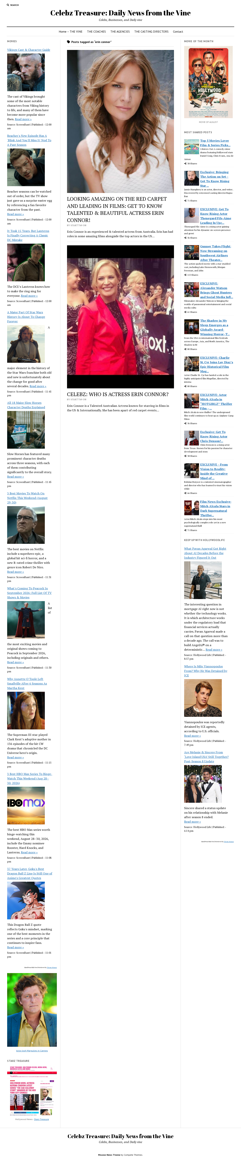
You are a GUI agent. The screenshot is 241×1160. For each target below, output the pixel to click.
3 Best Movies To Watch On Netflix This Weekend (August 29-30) (27, 497)
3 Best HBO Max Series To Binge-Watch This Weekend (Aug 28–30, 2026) (29, 778)
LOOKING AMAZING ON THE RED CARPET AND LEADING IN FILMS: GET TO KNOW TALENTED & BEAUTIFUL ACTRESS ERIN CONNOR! (117, 209)
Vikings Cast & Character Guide (28, 50)
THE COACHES (96, 31)
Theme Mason (52, 967)
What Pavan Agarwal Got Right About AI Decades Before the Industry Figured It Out (205, 553)
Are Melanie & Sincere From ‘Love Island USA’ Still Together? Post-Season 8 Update (206, 756)
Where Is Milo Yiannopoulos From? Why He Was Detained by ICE (205, 670)
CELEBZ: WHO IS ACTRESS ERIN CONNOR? (118, 394)
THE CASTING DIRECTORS (151, 31)
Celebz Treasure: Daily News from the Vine (120, 13)
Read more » (23, 119)
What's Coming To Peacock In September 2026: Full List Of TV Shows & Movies (29, 592)
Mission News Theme (109, 1154)
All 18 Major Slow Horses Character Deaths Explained (26, 405)
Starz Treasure (41, 1119)
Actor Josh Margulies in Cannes (32, 1050)
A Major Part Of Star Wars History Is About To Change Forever (26, 316)
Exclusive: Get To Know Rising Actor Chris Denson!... (213, 436)
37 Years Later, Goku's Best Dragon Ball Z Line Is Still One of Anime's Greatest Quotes (29, 873)
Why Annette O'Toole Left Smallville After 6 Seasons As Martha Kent (27, 683)
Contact (178, 31)
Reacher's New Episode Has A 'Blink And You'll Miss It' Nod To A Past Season (29, 140)
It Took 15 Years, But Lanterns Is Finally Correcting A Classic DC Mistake (28, 235)
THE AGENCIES (120, 31)
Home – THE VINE (70, 31)
